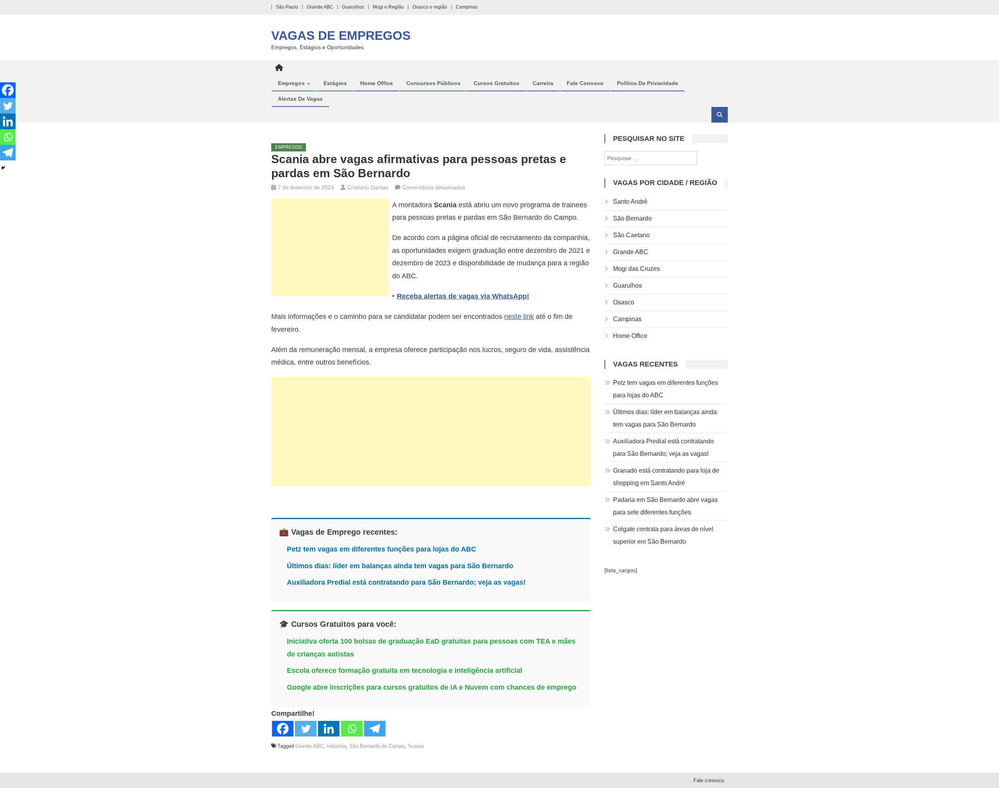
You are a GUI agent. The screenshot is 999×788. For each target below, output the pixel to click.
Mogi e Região (388, 7)
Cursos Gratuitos (496, 83)
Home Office (376, 83)
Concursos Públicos (433, 83)
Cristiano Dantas (367, 187)
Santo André (630, 201)
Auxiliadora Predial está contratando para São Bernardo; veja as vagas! (406, 582)
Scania (415, 746)
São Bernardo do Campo (377, 746)
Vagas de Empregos (341, 35)
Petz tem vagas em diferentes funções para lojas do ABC (381, 549)
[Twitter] (305, 728)
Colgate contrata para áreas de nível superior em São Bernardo (663, 535)
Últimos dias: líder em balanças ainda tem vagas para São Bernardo (400, 566)
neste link (519, 316)
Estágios (335, 83)
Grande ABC (320, 7)
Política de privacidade (647, 83)
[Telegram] (375, 728)
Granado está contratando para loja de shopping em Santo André (666, 476)
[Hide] (3, 168)
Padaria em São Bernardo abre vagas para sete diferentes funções (665, 506)
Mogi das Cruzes (636, 268)
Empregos (291, 83)
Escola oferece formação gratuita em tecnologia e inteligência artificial (404, 670)
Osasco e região (429, 7)
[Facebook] (282, 728)
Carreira (543, 83)
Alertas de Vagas (300, 99)
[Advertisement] (329, 247)
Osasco (623, 302)
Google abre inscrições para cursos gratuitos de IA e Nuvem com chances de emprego (431, 687)
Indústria (336, 746)
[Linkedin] (329, 728)
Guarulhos (353, 7)
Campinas (467, 7)
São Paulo (287, 7)
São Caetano (631, 235)
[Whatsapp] (352, 728)
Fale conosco (585, 83)
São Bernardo (632, 218)
